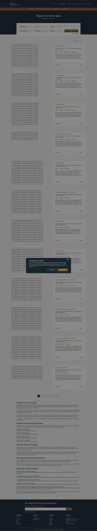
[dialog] (48, 265)
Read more (35, 266)
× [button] (69, 259)
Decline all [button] (52, 269)
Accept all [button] (62, 269)
